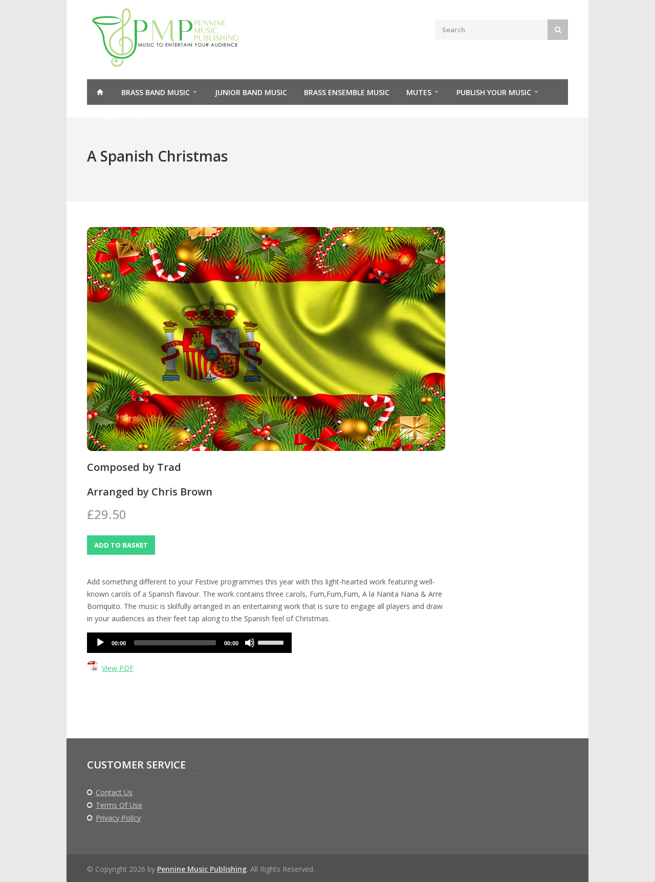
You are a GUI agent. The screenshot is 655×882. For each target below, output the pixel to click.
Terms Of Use (119, 805)
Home (100, 92)
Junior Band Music (251, 92)
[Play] (100, 643)
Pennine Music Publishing (202, 869)
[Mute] (250, 643)
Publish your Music (493, 92)
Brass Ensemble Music (346, 92)
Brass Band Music (155, 92)
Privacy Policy (118, 818)
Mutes (418, 92)
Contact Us (119, 118)
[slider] (272, 641)
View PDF (118, 668)
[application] (189, 642)
